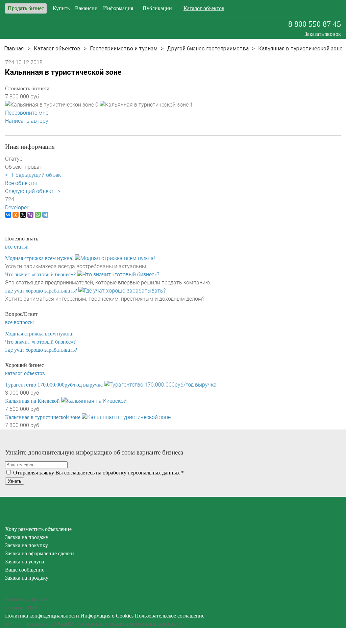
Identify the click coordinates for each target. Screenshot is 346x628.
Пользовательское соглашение (169, 616)
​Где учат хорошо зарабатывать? (41, 291)
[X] (23, 215)
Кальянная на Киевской (32, 401)
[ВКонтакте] (8, 215)
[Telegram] (45, 215)
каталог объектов (25, 373)
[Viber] (30, 215)
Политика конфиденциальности (42, 616)
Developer (16, 207)
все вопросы (19, 322)
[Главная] (14, 48)
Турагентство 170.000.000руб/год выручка (54, 385)
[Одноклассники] (16, 215)
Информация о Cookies (106, 616)
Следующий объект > (32, 191)
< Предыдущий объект (34, 175)
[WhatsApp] (38, 215)
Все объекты (21, 183)
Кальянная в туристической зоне (42, 417)
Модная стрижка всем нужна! (39, 258)
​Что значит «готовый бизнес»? (40, 274)
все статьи (17, 247)
